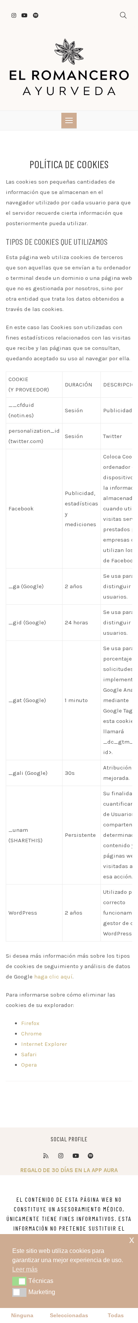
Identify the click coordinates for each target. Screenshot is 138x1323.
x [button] (131, 1239)
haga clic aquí (53, 976)
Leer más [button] (25, 1269)
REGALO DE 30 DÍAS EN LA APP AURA (69, 1170)
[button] (19, 1281)
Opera (29, 1064)
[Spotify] (90, 1156)
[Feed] (45, 1156)
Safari (29, 1054)
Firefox (30, 1023)
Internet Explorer (44, 1043)
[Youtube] (75, 1156)
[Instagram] (60, 1156)
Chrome (31, 1033)
